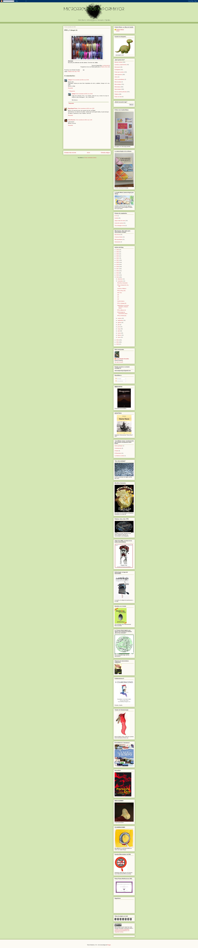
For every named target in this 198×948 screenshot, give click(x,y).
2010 (117, 344)
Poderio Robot (120, 29)
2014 (117, 275)
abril (119, 331)
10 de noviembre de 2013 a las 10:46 (84, 93)
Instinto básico (120, 301)
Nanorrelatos (118, 89)
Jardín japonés (118, 74)
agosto (119, 322)
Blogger (109, 944)
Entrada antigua (105, 152)
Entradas (118, 378)
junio (119, 326)
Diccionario (117, 67)
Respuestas (72, 91)
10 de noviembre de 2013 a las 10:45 (80, 79)
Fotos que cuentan (119, 72)
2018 (117, 266)
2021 (117, 260)
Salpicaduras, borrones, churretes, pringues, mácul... (123, 307)
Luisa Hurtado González (122, 358)
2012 (117, 340)
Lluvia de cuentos (119, 223)
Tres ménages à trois (120, 225)
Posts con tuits (118, 96)
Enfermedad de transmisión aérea (122, 313)
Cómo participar (118, 445)
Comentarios (119, 381)
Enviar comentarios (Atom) (90, 157)
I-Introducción (118, 448)
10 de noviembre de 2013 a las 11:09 (86, 108)
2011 (117, 342)
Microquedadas (118, 239)
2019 (117, 264)
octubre (120, 318)
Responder (70, 88)
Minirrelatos (117, 86)
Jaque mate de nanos (120, 220)
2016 (117, 270)
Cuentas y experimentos (121, 64)
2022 (117, 258)
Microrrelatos (118, 84)
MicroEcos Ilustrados (122, 283)
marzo (119, 333)
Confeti (116, 218)
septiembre (120, 320)
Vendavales (117, 241)
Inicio (88, 152)
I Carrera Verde (118, 237)
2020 (117, 262)
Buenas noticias (118, 62)
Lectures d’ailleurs (121, 288)
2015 (117, 273)
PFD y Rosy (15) (121, 290)
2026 (117, 249)
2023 (117, 256)
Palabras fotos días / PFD (74, 71)
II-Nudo (116, 450)
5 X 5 (116, 215)
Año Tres (119, 292)
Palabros (117, 94)
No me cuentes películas (121, 91)
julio (119, 324)
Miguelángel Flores (72, 108)
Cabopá (70, 79)
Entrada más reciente (70, 152)
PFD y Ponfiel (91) (121, 315)
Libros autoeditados (119, 79)
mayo (119, 328)
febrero (120, 335)
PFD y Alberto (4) (121, 310)
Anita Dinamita (71, 119)
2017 (117, 268)
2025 (117, 251)
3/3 (118, 294)
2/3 (118, 297)
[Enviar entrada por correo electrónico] (83, 69)
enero (119, 337)
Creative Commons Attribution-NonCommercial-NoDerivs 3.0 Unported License (122, 931)
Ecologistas (117, 69)
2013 (117, 277)
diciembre (120, 279)
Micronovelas (118, 81)
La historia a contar (119, 455)
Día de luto (117, 234)
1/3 (118, 299)
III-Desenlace (118, 453)
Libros (116, 77)
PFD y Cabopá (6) (121, 303)
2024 (117, 253)
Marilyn (117, 31)
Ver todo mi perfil (119, 362)
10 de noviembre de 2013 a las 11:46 (84, 119)
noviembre (120, 281)
